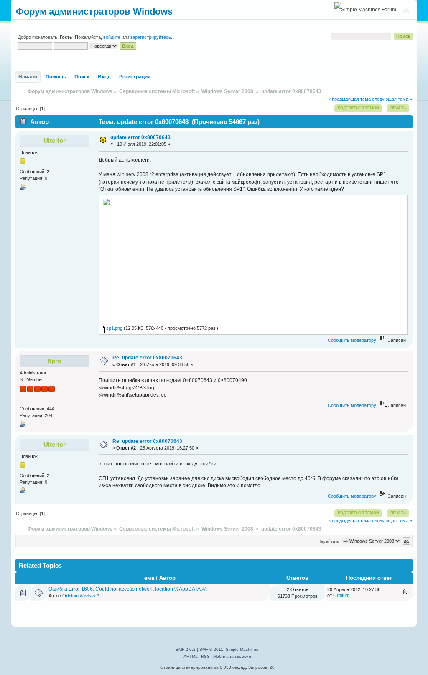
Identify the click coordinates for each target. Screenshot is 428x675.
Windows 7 (89, 596)
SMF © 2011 (211, 649)
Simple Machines (242, 649)
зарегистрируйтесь (150, 37)
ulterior (54, 140)
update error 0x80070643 (140, 137)
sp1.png (113, 328)
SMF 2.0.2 (186, 649)
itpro (54, 360)
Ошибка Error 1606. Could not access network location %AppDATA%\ (127, 589)
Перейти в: (329, 541)
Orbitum (70, 595)
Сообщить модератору (352, 340)
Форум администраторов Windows (94, 11)
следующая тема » (392, 98)
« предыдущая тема (349, 98)
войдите (111, 37)
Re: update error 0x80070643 (147, 358)
